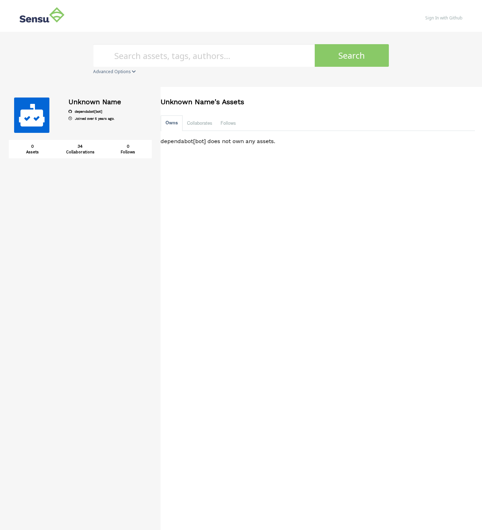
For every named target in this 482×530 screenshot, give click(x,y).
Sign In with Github (444, 18)
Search (351, 55)
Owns (171, 122)
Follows (228, 122)
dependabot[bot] (88, 111)
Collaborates (199, 122)
